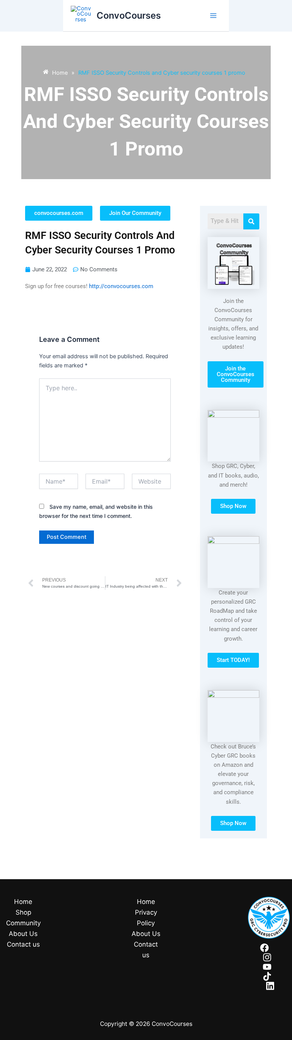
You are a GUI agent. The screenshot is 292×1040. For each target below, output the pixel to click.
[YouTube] (267, 966)
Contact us (23, 944)
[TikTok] (267, 976)
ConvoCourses (129, 15)
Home (23, 901)
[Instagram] (267, 957)
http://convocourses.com (121, 286)
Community (23, 923)
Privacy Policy (146, 918)
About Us (23, 933)
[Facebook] (264, 947)
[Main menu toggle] (213, 16)
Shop (23, 912)
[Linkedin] (270, 985)
